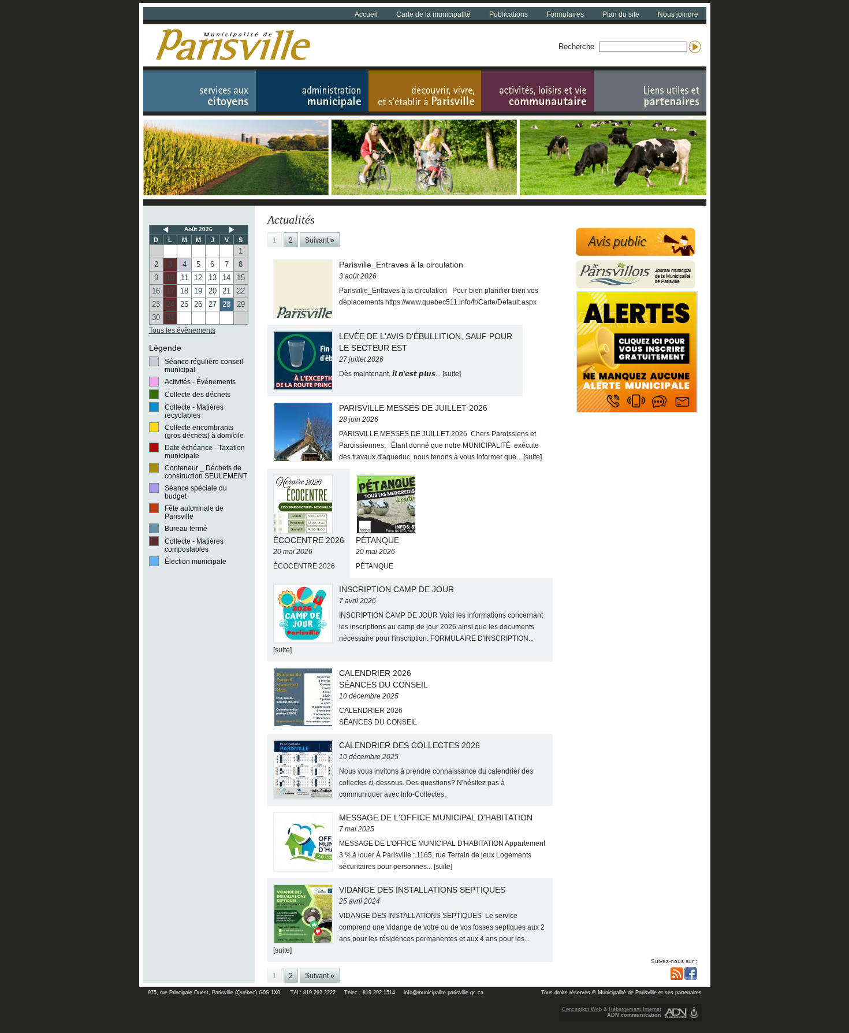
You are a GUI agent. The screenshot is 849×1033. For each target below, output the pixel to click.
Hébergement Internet (635, 1009)
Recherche (576, 46)
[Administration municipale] (312, 91)
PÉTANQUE (377, 553)
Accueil (366, 14)
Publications (508, 14)
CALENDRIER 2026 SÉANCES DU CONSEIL (383, 697)
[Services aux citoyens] (199, 91)
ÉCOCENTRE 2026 (308, 553)
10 (170, 277)
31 (170, 317)
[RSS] (677, 973)
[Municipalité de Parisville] (233, 44)
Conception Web (582, 1009)
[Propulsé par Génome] (694, 1012)
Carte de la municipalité (433, 14)
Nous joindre (678, 14)
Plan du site (620, 14)
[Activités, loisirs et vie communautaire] (537, 91)
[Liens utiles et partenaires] (650, 91)
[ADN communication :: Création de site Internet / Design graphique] (675, 1012)
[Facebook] (690, 973)
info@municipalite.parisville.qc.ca (443, 992)
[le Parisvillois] (635, 274)
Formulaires (565, 14)
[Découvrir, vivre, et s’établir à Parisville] (424, 91)
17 (170, 291)
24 (170, 304)
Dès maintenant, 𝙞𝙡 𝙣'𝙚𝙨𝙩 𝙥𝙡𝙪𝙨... (425, 355)
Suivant (319, 240)
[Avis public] (635, 242)
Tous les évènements (182, 330)
